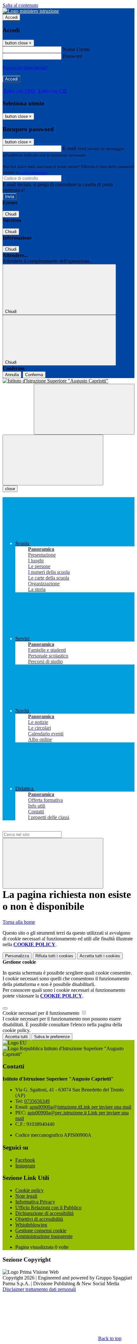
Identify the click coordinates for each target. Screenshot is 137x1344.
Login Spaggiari (34, 172)
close (10, 488)
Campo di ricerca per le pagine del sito (41, 828)
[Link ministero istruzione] (31, 11)
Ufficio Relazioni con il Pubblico (48, 1207)
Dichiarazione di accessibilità (44, 1213)
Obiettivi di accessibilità (39, 1219)
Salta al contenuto (20, 5)
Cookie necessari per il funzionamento (42, 1013)
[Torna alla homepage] (68, 381)
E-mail (69, 148)
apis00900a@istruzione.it (80, 1107)
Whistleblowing (31, 1224)
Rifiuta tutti (54, 955)
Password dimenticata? (25, 67)
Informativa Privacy (35, 1201)
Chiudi (11, 214)
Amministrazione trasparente (44, 1236)
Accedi (11, 17)
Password (72, 56)
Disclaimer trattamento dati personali (39, 1289)
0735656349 (37, 1101)
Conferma (34, 374)
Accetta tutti (100, 955)
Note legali (26, 1196)
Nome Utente (76, 49)
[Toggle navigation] (53, 460)
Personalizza (17, 955)
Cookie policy (29, 1190)
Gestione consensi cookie (40, 1230)
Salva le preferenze (52, 1036)
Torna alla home (19, 922)
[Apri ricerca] (84, 409)
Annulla (12, 374)
